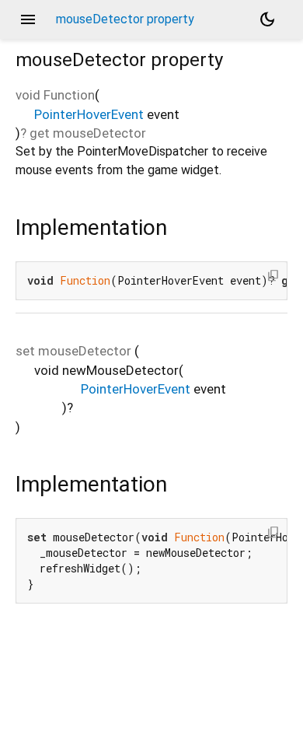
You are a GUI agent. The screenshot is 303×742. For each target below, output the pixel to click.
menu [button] (28, 19)
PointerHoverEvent (89, 114)
